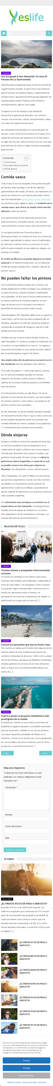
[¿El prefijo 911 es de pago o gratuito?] (9, 1028)
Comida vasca (10, 162)
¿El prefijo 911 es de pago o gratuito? (33, 1026)
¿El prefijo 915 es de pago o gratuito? (24, 903)
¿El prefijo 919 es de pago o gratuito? (33, 985)
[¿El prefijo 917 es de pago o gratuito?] (9, 945)
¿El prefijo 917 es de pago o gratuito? (33, 944)
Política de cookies (14, 1082)
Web (7, 838)
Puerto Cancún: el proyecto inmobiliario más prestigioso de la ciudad (25, 717)
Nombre (9, 814)
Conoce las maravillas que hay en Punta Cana (25, 644)
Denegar (26, 1068)
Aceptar (26, 1060)
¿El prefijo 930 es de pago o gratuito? (33, 971)
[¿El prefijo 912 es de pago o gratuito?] (9, 1000)
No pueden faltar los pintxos (16, 165)
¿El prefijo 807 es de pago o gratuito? (33, 957)
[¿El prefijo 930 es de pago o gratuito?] (9, 973)
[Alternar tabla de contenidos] (25, 158)
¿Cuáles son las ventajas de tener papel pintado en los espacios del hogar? (46, 753)
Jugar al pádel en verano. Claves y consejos (9, 753)
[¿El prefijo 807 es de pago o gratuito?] (9, 959)
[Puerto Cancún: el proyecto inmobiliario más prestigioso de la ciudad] (26, 692)
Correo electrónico (13, 826)
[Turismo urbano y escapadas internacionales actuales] (26, 547)
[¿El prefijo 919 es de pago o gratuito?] (9, 986)
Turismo (6, 73)
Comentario (11, 787)
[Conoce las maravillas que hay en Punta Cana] (26, 621)
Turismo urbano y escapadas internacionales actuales (25, 571)
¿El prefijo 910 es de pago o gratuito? (33, 1013)
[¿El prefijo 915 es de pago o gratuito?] (26, 879)
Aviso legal (42, 1082)
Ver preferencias (26, 1075)
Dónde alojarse (10, 168)
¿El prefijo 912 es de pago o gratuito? (33, 999)
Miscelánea (7, 899)
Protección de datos (29, 1082)
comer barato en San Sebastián (35, 199)
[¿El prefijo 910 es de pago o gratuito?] (9, 1014)
